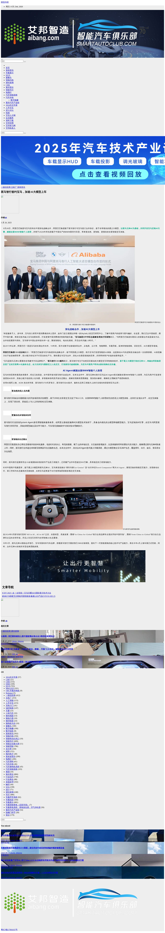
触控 (8, 784)
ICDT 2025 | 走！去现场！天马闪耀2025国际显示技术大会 (26, 593)
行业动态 (13, 644)
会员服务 (10, 118)
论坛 (8, 787)
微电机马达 (10, 723)
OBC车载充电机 (13, 691)
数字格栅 (14, 100)
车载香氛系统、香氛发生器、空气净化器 (23, 807)
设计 (8, 790)
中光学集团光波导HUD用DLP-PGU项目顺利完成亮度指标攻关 (28, 835)
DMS (8, 684)
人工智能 (10, 700)
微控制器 (10, 721)
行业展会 (10, 779)
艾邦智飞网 (10, 125)
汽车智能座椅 (11, 95)
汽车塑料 (10, 762)
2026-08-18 (5, 878)
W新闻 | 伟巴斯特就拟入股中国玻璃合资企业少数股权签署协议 (28, 636)
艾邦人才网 (10, 115)
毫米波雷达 (10, 756)
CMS (8, 85)
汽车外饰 (10, 97)
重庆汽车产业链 (12, 103)
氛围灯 (9, 92)
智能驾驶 (19, 657)
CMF (8, 680)
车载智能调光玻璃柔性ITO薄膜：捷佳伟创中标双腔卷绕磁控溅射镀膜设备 (32, 848)
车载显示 (10, 73)
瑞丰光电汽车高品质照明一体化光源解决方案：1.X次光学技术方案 (29, 873)
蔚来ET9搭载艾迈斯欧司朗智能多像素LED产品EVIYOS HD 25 (28, 596)
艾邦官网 (10, 123)
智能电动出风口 (12, 739)
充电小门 (10, 706)
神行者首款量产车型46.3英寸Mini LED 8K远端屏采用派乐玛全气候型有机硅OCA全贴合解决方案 (42, 860)
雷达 (8, 815)
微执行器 (10, 718)
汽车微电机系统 (12, 767)
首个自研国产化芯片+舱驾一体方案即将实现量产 (22, 662)
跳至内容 (5, 2)
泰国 (8, 772)
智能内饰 (10, 80)
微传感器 (10, 716)
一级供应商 (6, 187)
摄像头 (9, 77)
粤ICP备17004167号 (9, 930)
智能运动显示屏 (12, 744)
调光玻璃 (10, 83)
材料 (8, 751)
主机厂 (14, 187)
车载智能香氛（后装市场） (17, 805)
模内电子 (10, 754)
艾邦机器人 (10, 128)
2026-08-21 (5, 840)
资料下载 (10, 120)
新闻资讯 (10, 70)
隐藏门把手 (10, 812)
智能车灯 (10, 90)
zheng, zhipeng (18, 641)
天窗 (8, 711)
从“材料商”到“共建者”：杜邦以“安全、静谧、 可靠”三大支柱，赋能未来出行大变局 (37, 649)
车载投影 (10, 800)
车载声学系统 (11, 797)
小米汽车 (10, 713)
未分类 (9, 749)
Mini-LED (10, 688)
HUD (8, 75)
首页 (8, 68)
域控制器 (11, 657)
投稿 (8, 113)
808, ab (15, 654)
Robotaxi (9, 693)
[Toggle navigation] (2, 59)
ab (6, 217)
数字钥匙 (10, 731)
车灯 (8, 795)
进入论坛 (10, 110)
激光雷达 (10, 87)
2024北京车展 (11, 105)
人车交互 (10, 108)
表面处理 (10, 782)
